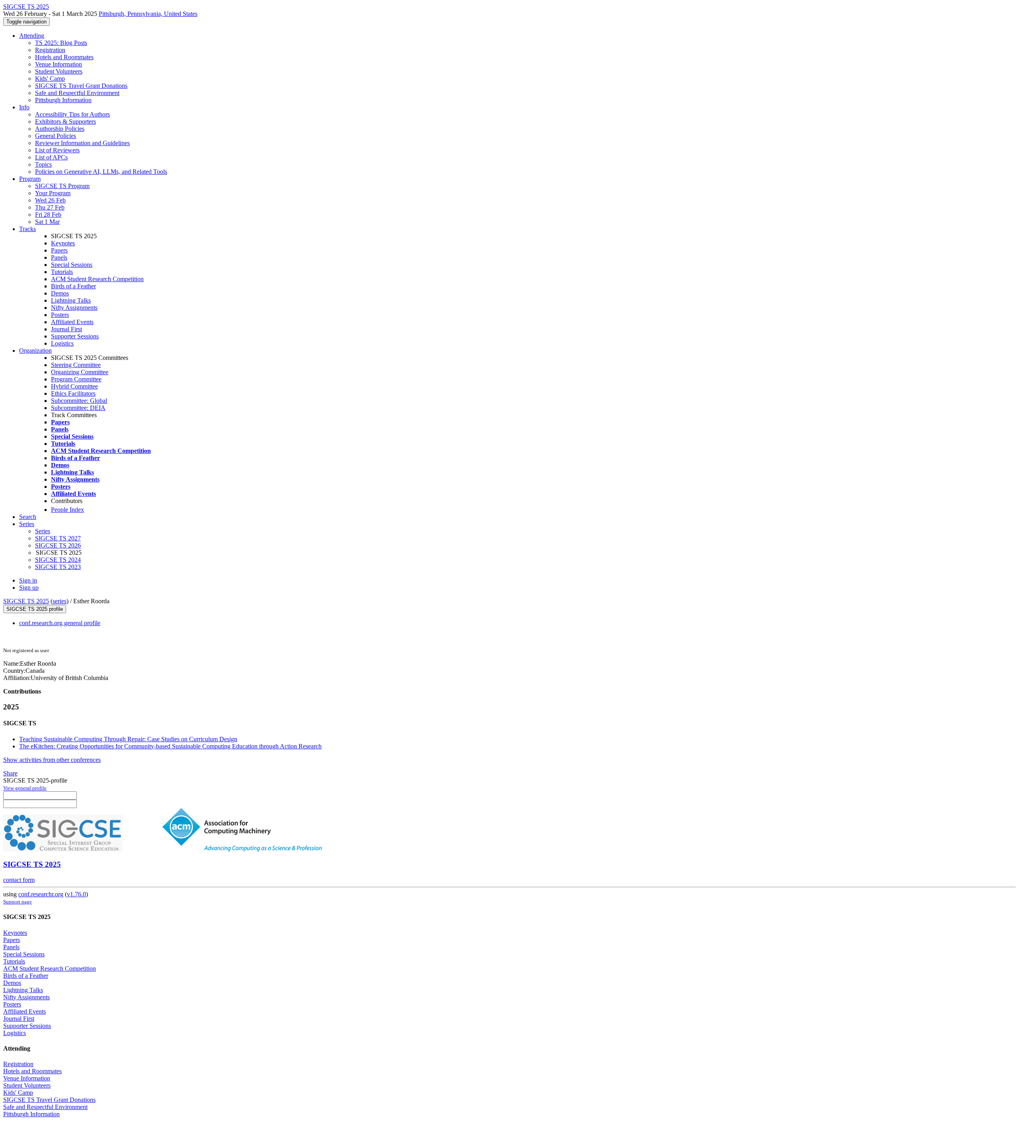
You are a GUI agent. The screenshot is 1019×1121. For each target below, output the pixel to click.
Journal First (66, 329)
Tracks (27, 228)
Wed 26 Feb (50, 200)
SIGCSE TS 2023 (58, 566)
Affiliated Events (72, 322)
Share (10, 773)
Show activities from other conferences (52, 759)
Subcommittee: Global (79, 400)
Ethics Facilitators (73, 393)
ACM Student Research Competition (97, 279)
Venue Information (58, 64)
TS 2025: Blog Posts (61, 42)
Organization (35, 350)
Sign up (29, 587)
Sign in (28, 580)
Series (42, 531)
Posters (60, 314)
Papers (59, 250)
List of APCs (51, 157)
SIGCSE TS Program (62, 186)
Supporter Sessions (75, 336)
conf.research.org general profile (59, 623)
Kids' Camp (50, 78)
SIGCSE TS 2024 (58, 559)
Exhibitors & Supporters (65, 121)
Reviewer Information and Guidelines (82, 143)
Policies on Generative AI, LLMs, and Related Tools (101, 171)
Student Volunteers (58, 71)
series (59, 601)
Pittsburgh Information (63, 100)
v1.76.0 (76, 894)
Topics (43, 164)
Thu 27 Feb (49, 207)
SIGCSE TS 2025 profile (34, 609)
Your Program (52, 193)
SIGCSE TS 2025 (26, 601)
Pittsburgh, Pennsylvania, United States (148, 13)
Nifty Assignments (74, 307)
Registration (50, 50)
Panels (59, 257)
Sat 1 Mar (47, 221)
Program (30, 178)
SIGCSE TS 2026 (58, 545)
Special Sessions (71, 264)
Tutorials (62, 271)
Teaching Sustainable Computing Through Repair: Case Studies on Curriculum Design (128, 739)
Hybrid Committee (74, 386)
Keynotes (63, 243)
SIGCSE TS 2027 (58, 538)
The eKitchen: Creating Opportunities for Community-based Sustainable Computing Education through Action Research (170, 746)
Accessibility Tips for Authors (72, 114)
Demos (60, 293)
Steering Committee (76, 364)
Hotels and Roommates (64, 57)
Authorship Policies (59, 128)
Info (24, 107)
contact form (19, 879)
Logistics (62, 343)
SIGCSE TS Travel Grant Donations (81, 85)
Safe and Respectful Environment (77, 92)
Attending (31, 35)
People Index (67, 509)
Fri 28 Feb (48, 214)
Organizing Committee (79, 372)
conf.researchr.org (40, 894)
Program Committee (76, 379)
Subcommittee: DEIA (78, 407)
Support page (17, 902)
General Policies (55, 135)
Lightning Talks (71, 300)
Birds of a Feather (73, 286)
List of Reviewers (57, 150)
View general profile (25, 788)
